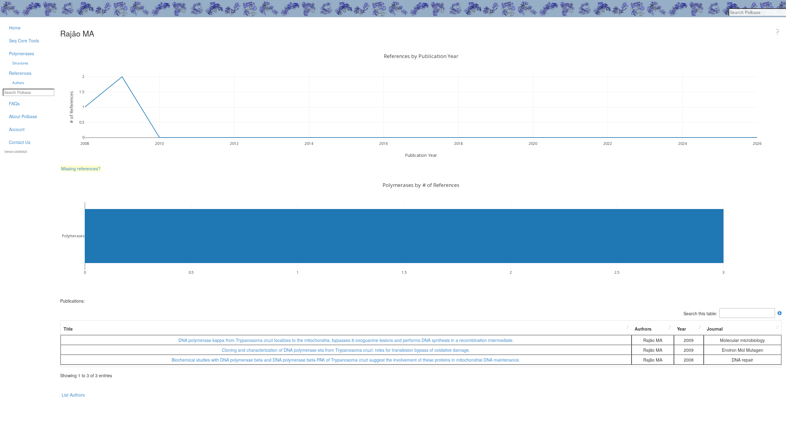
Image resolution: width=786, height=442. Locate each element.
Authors (643, 329)
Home (15, 28)
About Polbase (23, 116)
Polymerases (21, 53)
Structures (20, 62)
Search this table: (700, 313)
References (20, 73)
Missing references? (80, 168)
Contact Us (19, 142)
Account (17, 129)
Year (681, 329)
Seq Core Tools (24, 40)
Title (68, 329)
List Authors (73, 395)
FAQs (14, 103)
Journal (715, 329)
